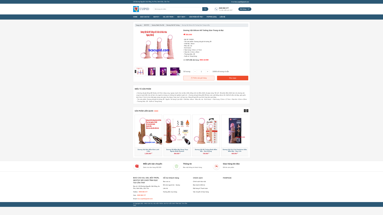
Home (135, 17)
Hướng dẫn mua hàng (170, 192)
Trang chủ (139, 25)
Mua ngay (232, 78)
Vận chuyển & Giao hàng (201, 192)
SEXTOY (156, 17)
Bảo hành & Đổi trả (199, 185)
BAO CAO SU (145, 17)
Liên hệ (222, 17)
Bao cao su (166, 181)
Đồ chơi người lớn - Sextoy (171, 185)
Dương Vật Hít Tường (172, 25)
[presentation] (135, 71)
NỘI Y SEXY (181, 17)
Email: (240, 2)
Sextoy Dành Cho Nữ (158, 25)
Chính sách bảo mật (199, 181)
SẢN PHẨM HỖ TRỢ (196, 17)
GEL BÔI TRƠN (168, 17)
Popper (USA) (212, 17)
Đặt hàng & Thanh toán (200, 188)
